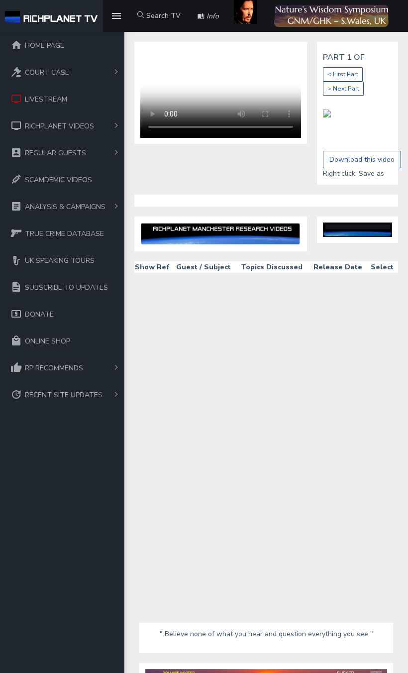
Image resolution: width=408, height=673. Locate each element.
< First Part (342, 74)
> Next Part (343, 89)
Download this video (362, 159)
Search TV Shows (159, 21)
